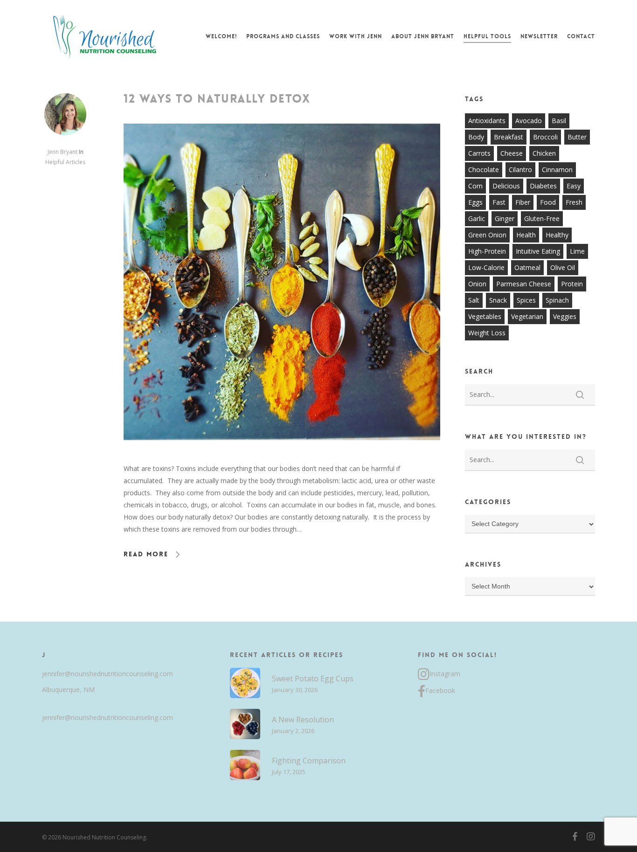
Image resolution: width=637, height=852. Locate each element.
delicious (506, 185)
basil (559, 120)
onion (477, 283)
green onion (487, 234)
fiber (522, 202)
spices (526, 300)
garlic (476, 218)
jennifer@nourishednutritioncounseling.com (107, 673)
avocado (528, 120)
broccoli (545, 136)
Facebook (440, 690)
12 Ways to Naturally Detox (217, 98)
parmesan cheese (523, 283)
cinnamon (557, 169)
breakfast (508, 136)
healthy (557, 234)
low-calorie (486, 267)
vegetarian (527, 316)
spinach (557, 300)
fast (498, 202)
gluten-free (542, 218)
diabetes (543, 185)
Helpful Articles (65, 162)
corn (475, 185)
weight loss (486, 332)
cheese (511, 153)
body (476, 136)
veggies (564, 316)
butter (577, 136)
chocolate (483, 169)
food (548, 202)
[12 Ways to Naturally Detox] (282, 456)
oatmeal (527, 267)
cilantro (520, 169)
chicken (544, 153)
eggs (475, 202)
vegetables (484, 316)
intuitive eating (538, 251)
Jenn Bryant (62, 152)
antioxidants (486, 120)
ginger (504, 218)
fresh (574, 202)
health (526, 234)
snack (498, 300)
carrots (479, 153)
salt (473, 300)
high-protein (487, 251)
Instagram (444, 673)
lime (577, 251)
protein (572, 283)
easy (574, 185)
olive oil (562, 267)
